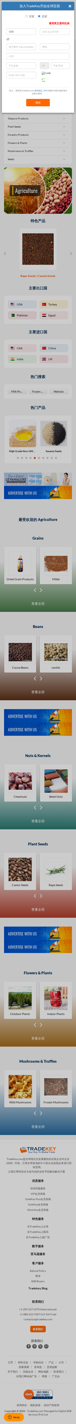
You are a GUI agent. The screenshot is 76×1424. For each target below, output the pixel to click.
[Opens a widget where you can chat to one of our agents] (14, 1417)
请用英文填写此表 (59, 23)
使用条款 (38, 90)
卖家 (44, 16)
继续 (38, 102)
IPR (45, 90)
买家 (31, 16)
